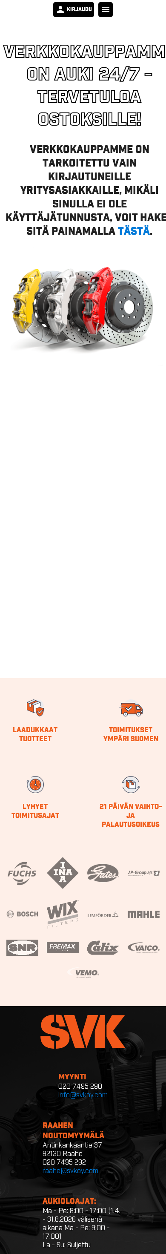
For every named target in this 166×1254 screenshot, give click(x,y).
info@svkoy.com (83, 1095)
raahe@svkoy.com (70, 1171)
